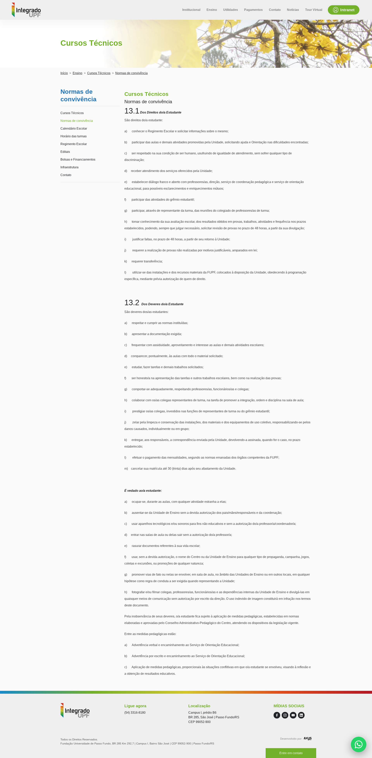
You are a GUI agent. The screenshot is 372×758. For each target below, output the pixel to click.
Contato (275, 9)
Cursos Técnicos (98, 73)
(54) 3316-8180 (135, 712)
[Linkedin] (301, 715)
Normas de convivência (76, 120)
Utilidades (230, 9)
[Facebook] (277, 715)
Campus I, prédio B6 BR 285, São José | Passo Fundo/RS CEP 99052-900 (213, 717)
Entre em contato (291, 753)
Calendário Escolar (73, 128)
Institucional (191, 9)
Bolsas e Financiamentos (77, 159)
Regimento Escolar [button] (73, 144)
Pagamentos (253, 9)
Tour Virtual (313, 9)
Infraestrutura (69, 167)
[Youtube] (293, 715)
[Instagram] (285, 715)
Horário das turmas (73, 136)
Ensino (212, 9)
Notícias (293, 9)
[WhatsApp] (358, 744)
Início (64, 73)
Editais (65, 151)
